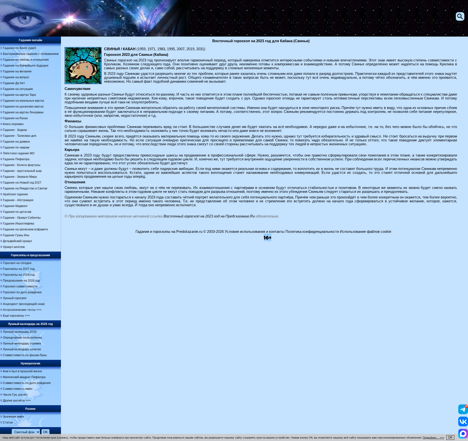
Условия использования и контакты (254, 232)
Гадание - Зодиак (15, 130)
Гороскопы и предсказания (30, 255)
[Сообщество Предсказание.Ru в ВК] (463, 425)
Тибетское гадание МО (18, 153)
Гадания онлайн (30, 40)
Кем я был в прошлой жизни (22, 371)
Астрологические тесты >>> (22, 310)
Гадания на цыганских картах (23, 106)
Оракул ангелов (14, 247)
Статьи (8, 422)
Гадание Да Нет (14, 83)
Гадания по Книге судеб (19, 48)
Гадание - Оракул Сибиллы (22, 217)
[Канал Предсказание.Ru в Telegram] (463, 413)
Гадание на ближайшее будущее (26, 65)
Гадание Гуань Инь (16, 235)
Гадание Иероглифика (18, 223)
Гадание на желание (17, 71)
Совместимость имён (17, 389)
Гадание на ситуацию (18, 89)
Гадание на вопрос (16, 77)
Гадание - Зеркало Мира (20, 176)
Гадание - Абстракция (18, 200)
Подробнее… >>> (433, 437)
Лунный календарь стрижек (22, 343)
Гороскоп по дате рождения (22, 292)
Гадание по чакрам (16, 147)
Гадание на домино (16, 141)
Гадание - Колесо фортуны (21, 165)
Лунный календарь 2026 (20, 331)
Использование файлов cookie (365, 232)
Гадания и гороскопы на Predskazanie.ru (169, 232)
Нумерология (30, 363)
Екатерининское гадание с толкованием (30, 54)
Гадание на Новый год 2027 (22, 182)
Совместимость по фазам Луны (25, 355)
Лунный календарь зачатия (22, 349)
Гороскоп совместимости (20, 286)
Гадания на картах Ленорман (23, 112)
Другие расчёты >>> (17, 400)
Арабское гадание (15, 194)
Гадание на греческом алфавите (25, 229)
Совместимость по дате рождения (27, 383)
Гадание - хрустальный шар (22, 171)
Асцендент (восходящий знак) (24, 304)
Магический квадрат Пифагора (24, 377)
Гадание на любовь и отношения (26, 59)
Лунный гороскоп (15, 298)
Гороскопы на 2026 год (19, 274)
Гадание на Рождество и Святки (25, 188)
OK (450, 437)
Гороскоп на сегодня (17, 263)
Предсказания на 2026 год (21, 280)
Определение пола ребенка (22, 337)
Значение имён (13, 416)
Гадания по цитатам (17, 212)
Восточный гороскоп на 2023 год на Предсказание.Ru (209, 216)
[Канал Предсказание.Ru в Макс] (463, 437)
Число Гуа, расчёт (15, 394)
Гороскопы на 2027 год (19, 269)
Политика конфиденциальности (312, 232)
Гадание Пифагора (16, 159)
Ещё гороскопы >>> (16, 315)
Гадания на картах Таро (19, 95)
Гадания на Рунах (15, 118)
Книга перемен (13, 124)
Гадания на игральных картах (23, 100)
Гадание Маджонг (15, 206)
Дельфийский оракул (17, 241)
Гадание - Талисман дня (19, 135)
